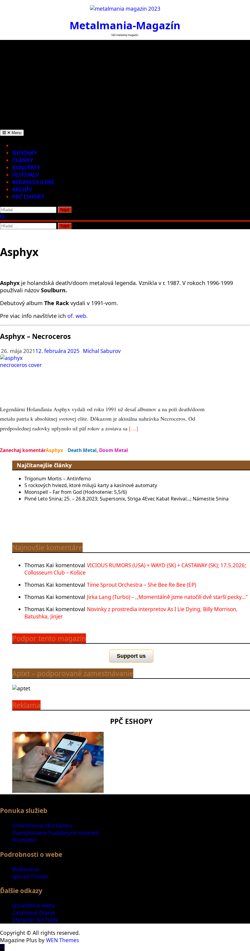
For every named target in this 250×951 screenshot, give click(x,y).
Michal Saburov (102, 350)
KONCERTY (26, 167)
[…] (133, 428)
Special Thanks (30, 876)
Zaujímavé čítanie (33, 912)
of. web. (77, 315)
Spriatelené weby (33, 905)
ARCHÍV (22, 189)
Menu (15, 132)
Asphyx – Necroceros (35, 336)
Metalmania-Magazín (125, 25)
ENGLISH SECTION (35, 920)
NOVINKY (24, 152)
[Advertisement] (125, 82)
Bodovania (25, 869)
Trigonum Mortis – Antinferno (57, 478)
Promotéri (24, 840)
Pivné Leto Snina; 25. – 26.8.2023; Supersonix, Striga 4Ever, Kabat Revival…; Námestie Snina (126, 498)
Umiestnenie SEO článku (42, 825)
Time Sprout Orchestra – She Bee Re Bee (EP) (141, 584)
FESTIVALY (25, 174)
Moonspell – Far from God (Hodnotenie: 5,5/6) (75, 492)
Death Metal (82, 450)
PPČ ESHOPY (28, 196)
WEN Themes (62, 940)
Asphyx (54, 450)
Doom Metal (113, 450)
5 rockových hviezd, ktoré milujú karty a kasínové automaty (90, 485)
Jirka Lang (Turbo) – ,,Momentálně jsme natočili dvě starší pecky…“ (167, 596)
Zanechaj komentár (23, 450)
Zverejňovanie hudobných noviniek (55, 832)
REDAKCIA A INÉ (33, 182)
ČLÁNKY (22, 160)
